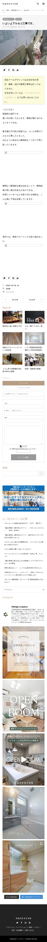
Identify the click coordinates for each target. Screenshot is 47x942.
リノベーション (21, 927)
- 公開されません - (13, 410)
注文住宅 (18, 19)
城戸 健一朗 (15, 285)
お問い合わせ (29, 930)
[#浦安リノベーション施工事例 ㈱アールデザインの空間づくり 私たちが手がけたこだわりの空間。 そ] (23, 813)
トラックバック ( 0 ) (23, 387)
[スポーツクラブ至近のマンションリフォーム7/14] (34, 299)
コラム (36, 927)
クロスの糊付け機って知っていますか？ (17, 549)
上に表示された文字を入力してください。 (23, 449)
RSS (30, 923)
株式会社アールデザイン (18, 939)
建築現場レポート (9, 19)
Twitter (17, 923)
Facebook (21, 923)
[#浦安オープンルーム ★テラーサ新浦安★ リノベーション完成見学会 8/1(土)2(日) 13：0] (23, 706)
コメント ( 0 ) (23, 383)
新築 (30, 927)
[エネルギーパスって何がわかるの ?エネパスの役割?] (13, 299)
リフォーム (10, 927)
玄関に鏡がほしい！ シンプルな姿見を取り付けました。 (23, 568)
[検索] (37, 3)
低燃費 (8, 289)
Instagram (25, 923)
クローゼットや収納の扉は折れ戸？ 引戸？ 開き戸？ (23, 523)
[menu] (43, 3)
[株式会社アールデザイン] (10, 4)
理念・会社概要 (17, 930)
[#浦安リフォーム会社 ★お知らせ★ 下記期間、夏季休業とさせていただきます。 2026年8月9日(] (23, 652)
